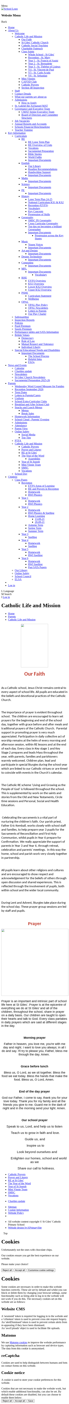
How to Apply (29, 102)
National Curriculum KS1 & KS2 (46, 202)
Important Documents (39, 160)
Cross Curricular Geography (43, 223)
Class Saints (27, 51)
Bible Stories (35, 154)
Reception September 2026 (29, 389)
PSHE (24, 292)
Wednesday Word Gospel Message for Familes (39, 386)
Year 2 (24, 507)
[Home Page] (9, 8)
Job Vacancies (22, 120)
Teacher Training (24, 130)
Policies (19, 323)
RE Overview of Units (40, 145)
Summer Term (35, 531)
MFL (24, 268)
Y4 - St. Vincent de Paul (41, 69)
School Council (23, 576)
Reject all (7, 1270)
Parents (12, 383)
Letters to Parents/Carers (28, 395)
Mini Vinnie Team (31, 464)
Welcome (20, 33)
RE (23, 139)
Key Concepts (35, 211)
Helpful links (35, 359)
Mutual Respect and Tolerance (37, 344)
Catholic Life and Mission (28, 36)
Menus (25, 410)
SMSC (25, 467)
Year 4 (24, 540)
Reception (26, 482)
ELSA (18, 579)
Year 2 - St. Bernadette (40, 63)
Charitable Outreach (32, 48)
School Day (21, 473)
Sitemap (12, 1206)
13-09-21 (40, 519)
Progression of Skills (39, 214)
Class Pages (21, 479)
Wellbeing (33, 298)
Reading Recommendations (42, 169)
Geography (27, 217)
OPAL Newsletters (38, 307)
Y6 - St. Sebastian (37, 75)
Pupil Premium (22, 326)
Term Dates (21, 392)
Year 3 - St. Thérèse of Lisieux (44, 66)
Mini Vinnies (28, 78)
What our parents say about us (31, 96)
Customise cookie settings (41, 1270)
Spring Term (34, 528)
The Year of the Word (32, 455)
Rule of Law (28, 341)
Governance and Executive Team (32, 108)
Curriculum (21, 136)
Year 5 (24, 549)
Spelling (32, 537)
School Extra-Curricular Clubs (31, 401)
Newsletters (21, 374)
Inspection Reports (24, 320)
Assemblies (34, 458)
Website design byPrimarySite (25, 1227)
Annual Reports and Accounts (31, 123)
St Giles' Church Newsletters (30, 377)
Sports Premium (23, 329)
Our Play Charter (37, 314)
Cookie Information (18, 1209)
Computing (27, 262)
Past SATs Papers (37, 567)
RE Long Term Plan (39, 142)
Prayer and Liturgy (31, 449)
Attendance (21, 425)
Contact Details (23, 93)
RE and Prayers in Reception (43, 488)
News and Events (17, 365)
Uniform (19, 398)
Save (30, 1401)
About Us (13, 30)
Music (24, 241)
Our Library (34, 166)
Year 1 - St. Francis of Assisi (43, 60)
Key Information (17, 133)
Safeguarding (22, 317)
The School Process (38, 356)
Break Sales (27, 413)
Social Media (28, 434)
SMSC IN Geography (39, 220)
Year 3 (24, 534)
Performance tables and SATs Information (37, 332)
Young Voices (35, 244)
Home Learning (36, 516)
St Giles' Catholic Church (34, 42)
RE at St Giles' (29, 452)
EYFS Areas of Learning (41, 485)
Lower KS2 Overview (40, 286)
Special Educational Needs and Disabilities (37, 350)
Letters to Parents (37, 310)
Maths (24, 178)
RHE (24, 277)
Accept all (20, 1270)
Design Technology (31, 256)
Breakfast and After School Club (32, 404)
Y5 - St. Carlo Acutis (39, 72)
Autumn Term (35, 525)
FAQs (31, 362)
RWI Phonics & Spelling (41, 513)
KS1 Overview (36, 283)
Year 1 (24, 497)
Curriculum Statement (39, 295)
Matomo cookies (18, 1342)
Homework (34, 491)
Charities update (23, 371)
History (25, 196)
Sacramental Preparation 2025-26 (32, 380)
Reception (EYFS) (38, 205)
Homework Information (27, 416)
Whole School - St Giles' (41, 54)
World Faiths (35, 157)
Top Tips (26, 437)
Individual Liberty (31, 347)
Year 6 (24, 558)
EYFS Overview (37, 280)
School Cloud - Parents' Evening (32, 419)
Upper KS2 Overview (40, 289)
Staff (17, 90)
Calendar (19, 368)
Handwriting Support (39, 172)
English (25, 163)
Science (25, 184)
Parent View (21, 428)
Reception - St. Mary (39, 57)
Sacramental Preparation (41, 151)
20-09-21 (40, 522)
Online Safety (22, 431)
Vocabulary (34, 208)
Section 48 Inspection (32, 87)
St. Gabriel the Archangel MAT (31, 105)
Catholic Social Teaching (34, 45)
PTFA (18, 440)
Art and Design (29, 250)
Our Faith (26, 39)
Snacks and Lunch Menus (28, 407)
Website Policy (16, 1212)
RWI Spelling (35, 555)
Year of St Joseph (30, 461)
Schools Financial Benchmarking (32, 127)
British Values (22, 335)
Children (12, 476)
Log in (11, 585)
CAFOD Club (29, 81)
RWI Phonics (35, 494)
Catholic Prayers (30, 84)
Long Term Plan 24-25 (40, 199)
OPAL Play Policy (38, 304)
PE (23, 190)
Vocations (33, 148)
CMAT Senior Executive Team (37, 111)
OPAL (24, 301)
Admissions (21, 99)
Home (11, 27)
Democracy (27, 338)
